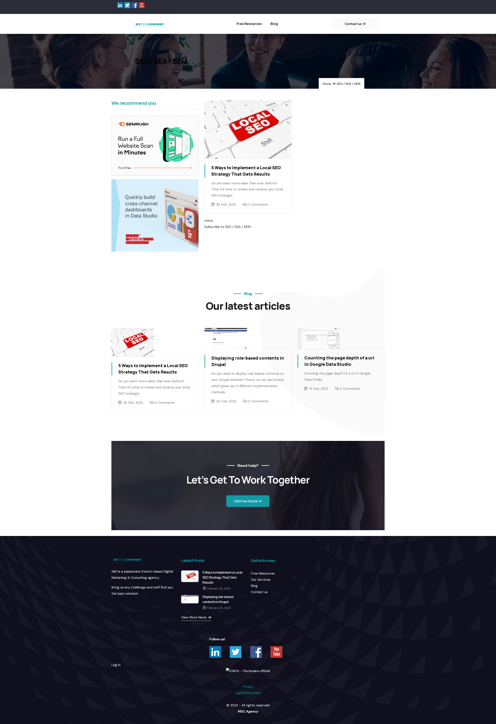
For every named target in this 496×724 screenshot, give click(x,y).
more (208, 220)
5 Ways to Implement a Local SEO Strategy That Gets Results (222, 577)
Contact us (259, 592)
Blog (274, 23)
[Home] (150, 25)
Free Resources (249, 23)
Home (327, 84)
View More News (194, 617)
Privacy (248, 686)
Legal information (248, 693)
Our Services (260, 579)
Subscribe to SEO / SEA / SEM (227, 227)
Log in (116, 665)
